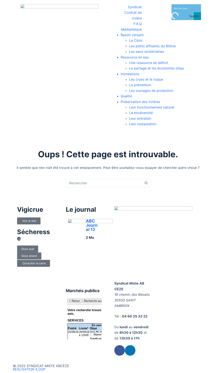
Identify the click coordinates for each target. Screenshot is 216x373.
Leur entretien (140, 118)
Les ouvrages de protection (151, 90)
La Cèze (135, 40)
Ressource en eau (135, 57)
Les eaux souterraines (146, 51)
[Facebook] (119, 350)
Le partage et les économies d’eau (156, 68)
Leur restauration (142, 124)
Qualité (126, 96)
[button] (27, 249)
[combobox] (104, 183)
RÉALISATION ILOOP (29, 369)
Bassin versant (132, 35)
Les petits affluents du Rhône (152, 46)
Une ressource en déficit (148, 63)
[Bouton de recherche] (146, 183)
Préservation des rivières (140, 102)
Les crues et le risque (146, 79)
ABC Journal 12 (91, 225)
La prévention (140, 85)
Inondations (130, 74)
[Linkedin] (130, 350)
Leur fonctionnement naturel (151, 107)
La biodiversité (141, 113)
